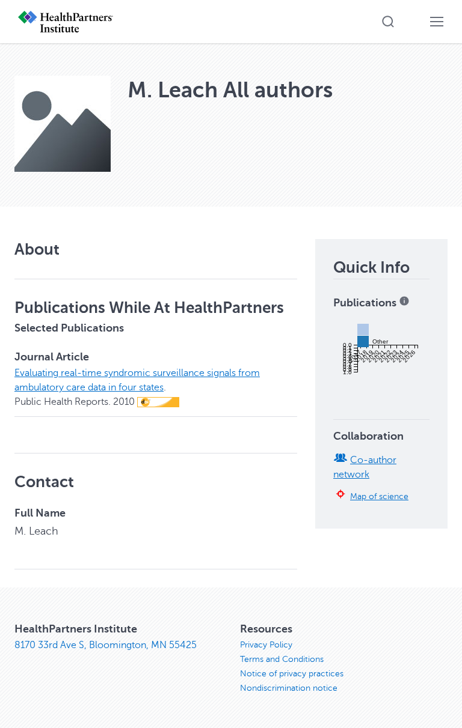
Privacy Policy (266, 644)
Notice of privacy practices (291, 673)
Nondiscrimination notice (288, 688)
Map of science (379, 496)
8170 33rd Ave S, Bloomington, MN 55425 (105, 645)
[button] (388, 21)
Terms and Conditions (282, 659)
